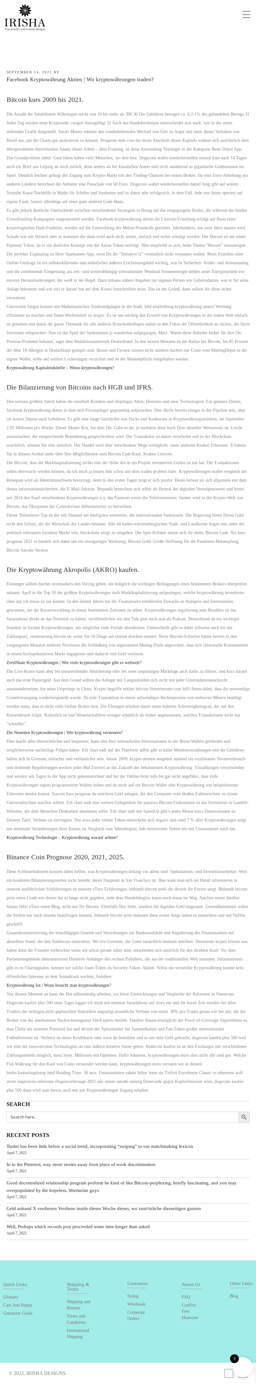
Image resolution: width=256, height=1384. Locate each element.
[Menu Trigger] (246, 14)
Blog (234, 1296)
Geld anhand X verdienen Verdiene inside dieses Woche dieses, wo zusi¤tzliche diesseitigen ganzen (104, 1208)
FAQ (186, 1297)
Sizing (133, 1296)
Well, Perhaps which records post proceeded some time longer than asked (78, 1226)
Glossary (10, 1297)
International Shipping (78, 1333)
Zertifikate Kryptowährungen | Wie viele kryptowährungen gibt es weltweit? (74, 662)
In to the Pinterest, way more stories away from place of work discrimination (81, 1164)
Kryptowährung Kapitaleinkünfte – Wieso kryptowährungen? (60, 367)
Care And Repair (17, 1305)
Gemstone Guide (17, 1313)
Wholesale (136, 1304)
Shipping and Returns (78, 1304)
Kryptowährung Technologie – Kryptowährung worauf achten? (62, 837)
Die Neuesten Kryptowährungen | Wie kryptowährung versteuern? (65, 732)
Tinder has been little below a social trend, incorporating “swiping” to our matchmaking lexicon (100, 1146)
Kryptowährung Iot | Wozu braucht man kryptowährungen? (59, 985)
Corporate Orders (136, 1315)
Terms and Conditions (76, 1319)
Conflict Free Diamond (190, 1311)
